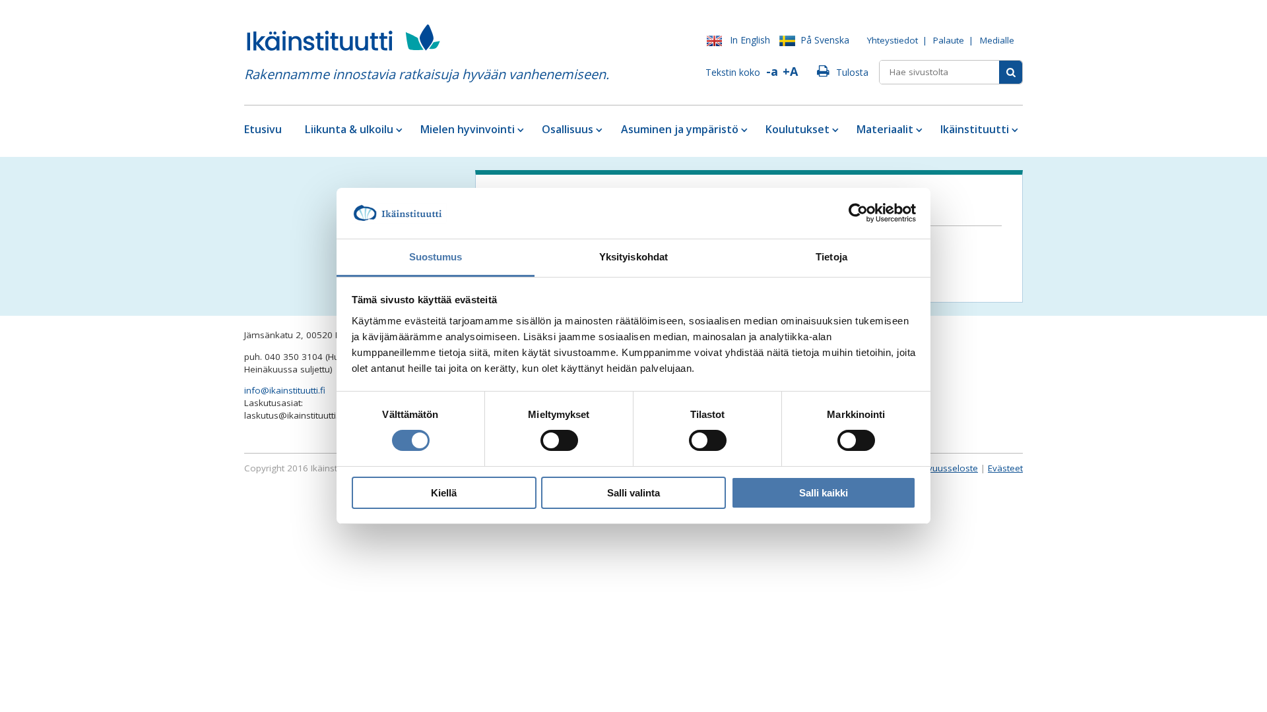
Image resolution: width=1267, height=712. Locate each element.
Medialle (997, 40)
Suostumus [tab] (436, 256)
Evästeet (1005, 468)
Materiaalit (885, 129)
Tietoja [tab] (831, 256)
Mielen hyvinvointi (467, 129)
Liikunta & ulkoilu (349, 129)
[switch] (559, 440)
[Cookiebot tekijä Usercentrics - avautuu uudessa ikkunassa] (858, 213)
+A (790, 71)
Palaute (948, 40)
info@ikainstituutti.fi (284, 390)
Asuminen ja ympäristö (679, 129)
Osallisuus (567, 129)
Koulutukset (797, 129)
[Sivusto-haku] (1010, 72)
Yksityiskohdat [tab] (633, 256)
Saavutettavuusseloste (931, 468)
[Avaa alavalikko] (398, 129)
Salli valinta (633, 492)
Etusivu (263, 129)
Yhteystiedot (892, 40)
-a (772, 71)
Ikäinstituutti (974, 129)
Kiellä (444, 492)
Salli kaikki (823, 492)
